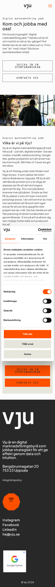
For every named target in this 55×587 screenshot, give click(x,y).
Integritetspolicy (12, 480)
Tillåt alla (27, 334)
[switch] (47, 301)
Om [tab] (45, 238)
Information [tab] (27, 238)
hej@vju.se (11, 534)
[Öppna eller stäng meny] (50, 5)
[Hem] (27, 5)
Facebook (10, 525)
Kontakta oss (27, 78)
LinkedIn (9, 530)
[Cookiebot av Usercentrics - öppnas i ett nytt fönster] (38, 230)
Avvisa (27, 354)
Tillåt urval (27, 344)
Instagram (11, 520)
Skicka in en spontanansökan (27, 66)
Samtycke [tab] (10, 238)
